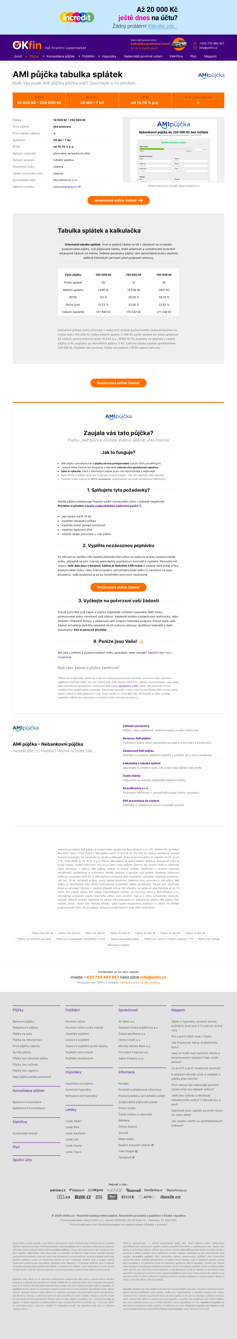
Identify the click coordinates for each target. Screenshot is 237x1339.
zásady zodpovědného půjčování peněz (111, 506)
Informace (126, 1072)
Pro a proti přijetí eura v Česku (191, 1036)
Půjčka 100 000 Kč (69, 933)
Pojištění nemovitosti (79, 1052)
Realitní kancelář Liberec (134, 1145)
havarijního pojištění (142, 1256)
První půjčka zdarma (26, 1046)
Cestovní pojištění (77, 1040)
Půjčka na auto (22, 1033)
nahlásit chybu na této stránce (140, 982)
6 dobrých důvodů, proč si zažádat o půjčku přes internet (195, 1077)
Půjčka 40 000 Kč (120, 933)
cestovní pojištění (171, 1273)
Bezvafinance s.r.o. (65, 180)
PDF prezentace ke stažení (141, 800)
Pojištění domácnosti (79, 1058)
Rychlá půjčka (22, 1052)
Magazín (210, 56)
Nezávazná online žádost (118, 383)
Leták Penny (74, 1145)
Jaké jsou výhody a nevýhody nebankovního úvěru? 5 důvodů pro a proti (196, 1100)
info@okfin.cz (208, 47)
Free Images (126, 1151)
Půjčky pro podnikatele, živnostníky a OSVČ (81, 938)
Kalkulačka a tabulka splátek (142, 763)
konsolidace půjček (59, 1249)
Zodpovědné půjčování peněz (138, 1102)
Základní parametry (136, 726)
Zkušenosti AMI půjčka (138, 750)
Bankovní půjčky (23, 1021)
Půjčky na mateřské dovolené (34, 938)
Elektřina (176, 56)
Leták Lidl (72, 1139)
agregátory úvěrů (128, 685)
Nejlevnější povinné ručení (143, 56)
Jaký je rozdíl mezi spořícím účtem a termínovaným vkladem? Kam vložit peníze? (195, 1057)
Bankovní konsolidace (27, 1102)
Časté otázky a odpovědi (135, 1114)
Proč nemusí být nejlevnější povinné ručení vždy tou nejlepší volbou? (194, 1087)
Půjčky (34, 56)
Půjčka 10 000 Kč (195, 933)
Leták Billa (72, 1127)
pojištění (17, 1289)
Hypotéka (127, 1289)
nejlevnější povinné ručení (193, 1249)
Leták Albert (74, 1121)
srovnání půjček (67, 1246)
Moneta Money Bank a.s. (134, 1046)
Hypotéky (109, 56)
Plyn (193, 56)
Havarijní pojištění (77, 1033)
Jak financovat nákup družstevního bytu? (194, 1045)
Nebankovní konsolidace (29, 1108)
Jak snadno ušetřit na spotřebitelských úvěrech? (196, 1123)
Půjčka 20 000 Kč (170, 933)
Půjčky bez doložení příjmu (30, 1058)
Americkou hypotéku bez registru (201, 1305)
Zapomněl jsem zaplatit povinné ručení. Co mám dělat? (197, 1113)
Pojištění (88, 56)
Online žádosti (127, 1126)
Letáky (71, 1110)
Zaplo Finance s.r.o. (131, 1058)
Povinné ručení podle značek (84, 1027)
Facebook (125, 1157)
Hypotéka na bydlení (79, 1083)
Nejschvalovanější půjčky (125, 938)
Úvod (18, 56)
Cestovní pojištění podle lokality (87, 1046)
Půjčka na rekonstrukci (28, 1040)
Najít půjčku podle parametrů (32, 1076)
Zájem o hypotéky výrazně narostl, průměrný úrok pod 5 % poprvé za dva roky (196, 1026)
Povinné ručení (75, 1021)
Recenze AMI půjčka (136, 738)
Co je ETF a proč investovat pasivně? (196, 1068)
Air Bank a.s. (126, 1021)
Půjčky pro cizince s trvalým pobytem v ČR (168, 938)
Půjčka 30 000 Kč (145, 933)
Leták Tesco (74, 1152)
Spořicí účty (22, 1160)
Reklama (124, 1120)
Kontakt (123, 1083)
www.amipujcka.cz (65, 186)
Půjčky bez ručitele (209, 938)
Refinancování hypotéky (81, 1096)
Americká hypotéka (78, 1089)
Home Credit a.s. (129, 1040)
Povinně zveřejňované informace (139, 1089)
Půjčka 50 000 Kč (95, 933)
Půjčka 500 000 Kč (43, 933)
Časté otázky (132, 775)
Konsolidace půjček (60, 56)
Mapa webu (126, 1139)
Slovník (123, 1133)
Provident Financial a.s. (133, 1052)
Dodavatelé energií (25, 1133)
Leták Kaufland (75, 1133)
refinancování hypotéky (171, 1309)
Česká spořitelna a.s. (132, 1033)
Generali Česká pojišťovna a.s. (138, 1027)
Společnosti (128, 1010)
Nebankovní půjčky (119, 944)
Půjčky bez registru (25, 1070)
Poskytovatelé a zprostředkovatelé (141, 1096)
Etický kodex (127, 1108)
